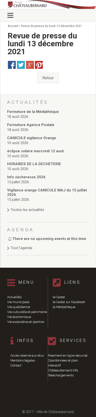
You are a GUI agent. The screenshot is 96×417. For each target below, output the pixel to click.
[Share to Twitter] (21, 65)
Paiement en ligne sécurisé (67, 355)
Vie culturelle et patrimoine (27, 312)
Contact (15, 365)
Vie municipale (18, 302)
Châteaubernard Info (63, 370)
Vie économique (19, 317)
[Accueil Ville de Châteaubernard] (50, 4)
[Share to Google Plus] (30, 65)
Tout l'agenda (21, 248)
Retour (48, 78)
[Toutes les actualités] (48, 205)
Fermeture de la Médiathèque (33, 111)
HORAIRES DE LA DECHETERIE (34, 164)
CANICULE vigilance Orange (31, 138)
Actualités (14, 297)
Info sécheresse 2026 (26, 177)
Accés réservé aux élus (27, 355)
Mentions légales (22, 360)
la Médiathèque (64, 307)
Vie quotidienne (18, 307)
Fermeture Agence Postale (30, 125)
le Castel (59, 297)
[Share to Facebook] (12, 65)
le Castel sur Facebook (69, 302)
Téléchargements (61, 375)
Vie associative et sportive (25, 322)
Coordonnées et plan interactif (63, 363)
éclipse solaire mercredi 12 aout (35, 151)
